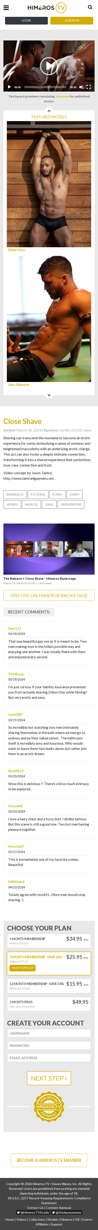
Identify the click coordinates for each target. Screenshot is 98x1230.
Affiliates (42, 1224)
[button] (49, 66)
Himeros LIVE (70, 1219)
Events (88, 1219)
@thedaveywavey (68, 1212)
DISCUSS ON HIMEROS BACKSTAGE (49, 595)
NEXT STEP (48, 1078)
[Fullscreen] (88, 87)
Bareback (15, 494)
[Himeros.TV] (47, 7)
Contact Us (35, 1208)
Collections (37, 1219)
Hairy (75, 494)
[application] (49, 66)
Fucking (38, 494)
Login (26, 20)
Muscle (31, 504)
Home (9, 1219)
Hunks (12, 504)
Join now (62, 96)
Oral (49, 504)
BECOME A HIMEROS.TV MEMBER (49, 1160)
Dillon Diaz (16, 250)
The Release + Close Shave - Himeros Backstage (39, 578)
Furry (57, 494)
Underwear (71, 504)
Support (57, 1224)
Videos (21, 1219)
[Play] (9, 87)
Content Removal (58, 1208)
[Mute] (81, 87)
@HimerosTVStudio (34, 1212)
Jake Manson (18, 384)
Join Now (71, 20)
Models (53, 1219)
